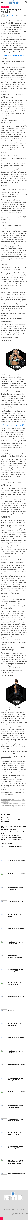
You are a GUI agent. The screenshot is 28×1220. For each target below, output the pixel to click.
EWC (23, 799)
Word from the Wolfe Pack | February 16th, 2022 (15, 1106)
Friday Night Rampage (7, 806)
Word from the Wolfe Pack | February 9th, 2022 (15, 1120)
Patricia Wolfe (11, 16)
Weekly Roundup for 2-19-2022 (16, 1092)
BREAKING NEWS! (6, 822)
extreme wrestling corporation (10, 803)
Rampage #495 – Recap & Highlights (14, 425)
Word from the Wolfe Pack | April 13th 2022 (15, 888)
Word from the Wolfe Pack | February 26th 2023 (13, 832)
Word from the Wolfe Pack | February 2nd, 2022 (15, 1133)
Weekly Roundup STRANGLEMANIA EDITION (15, 956)
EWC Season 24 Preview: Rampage (11, 837)
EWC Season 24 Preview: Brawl (10, 835)
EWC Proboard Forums (9, 1209)
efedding (18, 799)
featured (23, 803)
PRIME (16, 808)
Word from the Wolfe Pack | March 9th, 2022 (15, 1024)
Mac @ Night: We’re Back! (8, 830)
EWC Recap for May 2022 (15, 846)
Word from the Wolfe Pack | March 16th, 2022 (15, 983)
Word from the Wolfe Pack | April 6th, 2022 (15, 915)
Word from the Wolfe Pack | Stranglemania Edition (13, 826)
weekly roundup (6, 810)
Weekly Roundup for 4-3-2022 (16, 928)
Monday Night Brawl (20, 806)
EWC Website (20, 1209)
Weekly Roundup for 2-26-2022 (16, 1064)
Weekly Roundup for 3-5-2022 (16, 1037)
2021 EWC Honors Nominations (16, 1174)
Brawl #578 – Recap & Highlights (14, 55)
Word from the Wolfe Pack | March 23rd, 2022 (15, 970)
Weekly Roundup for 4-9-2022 (16, 901)
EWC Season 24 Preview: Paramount (11, 839)
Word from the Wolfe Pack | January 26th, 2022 (15, 1147)
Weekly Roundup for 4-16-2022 (16, 874)
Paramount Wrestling (7, 808)
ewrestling (5, 801)
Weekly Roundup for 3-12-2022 (16, 996)
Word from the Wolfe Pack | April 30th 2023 (13, 824)
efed (13, 799)
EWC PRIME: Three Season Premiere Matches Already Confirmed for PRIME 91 (15, 1161)
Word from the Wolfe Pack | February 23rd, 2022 (15, 1079)
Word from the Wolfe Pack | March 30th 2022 (15, 942)
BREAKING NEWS (12, 1010)
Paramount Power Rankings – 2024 (11, 820)
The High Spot (5, 818)
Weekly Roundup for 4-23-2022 (16, 860)
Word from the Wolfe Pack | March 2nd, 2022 (15, 1051)
